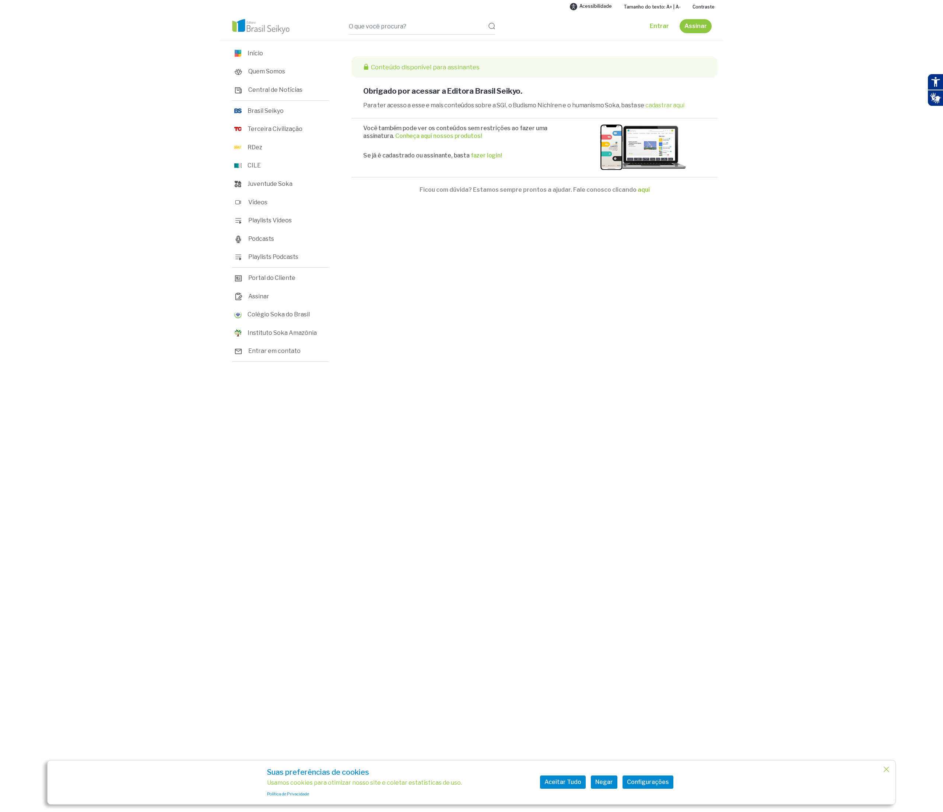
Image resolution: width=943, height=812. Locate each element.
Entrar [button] (659, 26)
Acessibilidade (595, 6)
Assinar (695, 26)
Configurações (648, 781)
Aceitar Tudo (562, 781)
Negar (604, 781)
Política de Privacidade (288, 794)
